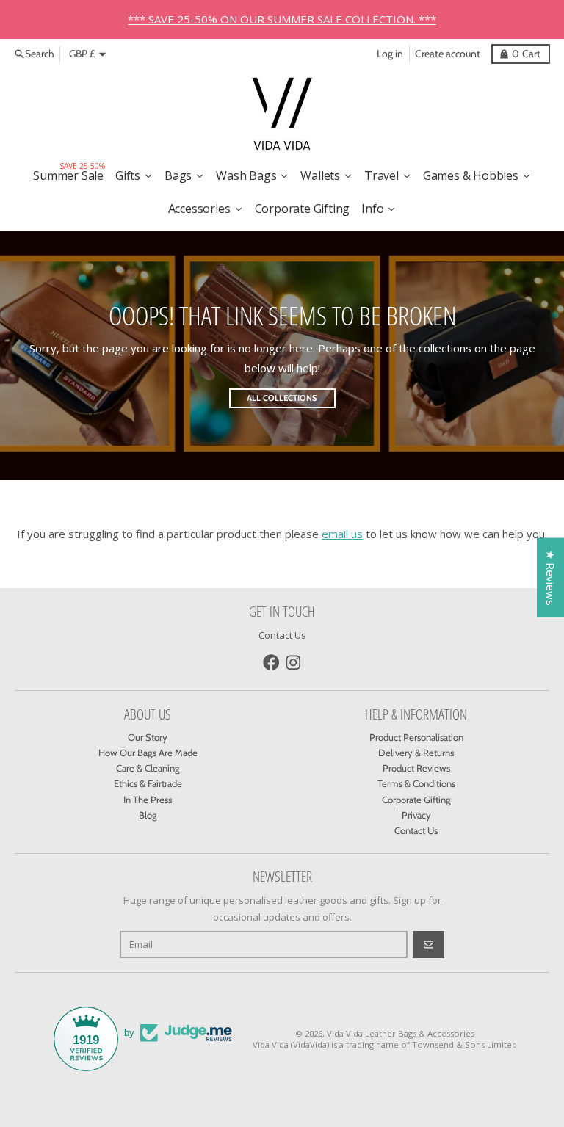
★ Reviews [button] (550, 577)
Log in (390, 53)
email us (342, 533)
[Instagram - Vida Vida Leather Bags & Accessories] (293, 662)
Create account (447, 53)
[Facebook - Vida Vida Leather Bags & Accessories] (271, 662)
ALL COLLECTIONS (282, 398)
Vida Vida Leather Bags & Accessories (400, 1033)
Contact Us (282, 635)
